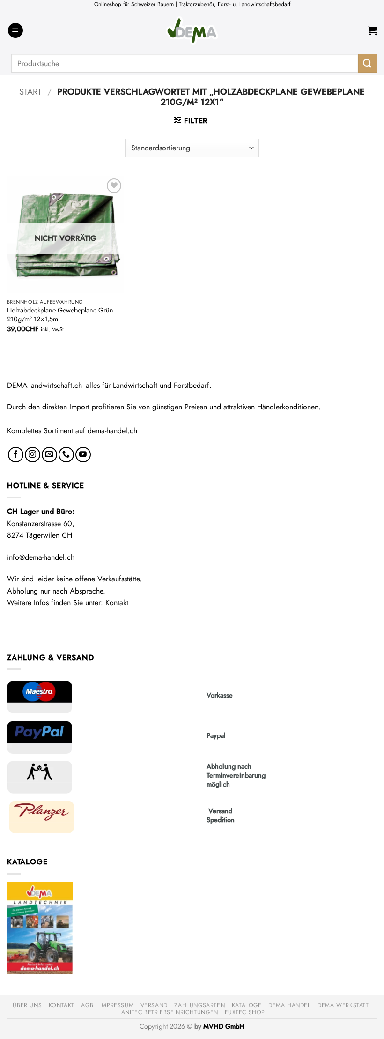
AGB (87, 1005)
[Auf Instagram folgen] (32, 454)
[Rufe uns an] (66, 454)
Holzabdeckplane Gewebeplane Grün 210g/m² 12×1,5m (60, 314)
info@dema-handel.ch (40, 557)
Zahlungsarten (199, 1005)
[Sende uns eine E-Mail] (49, 454)
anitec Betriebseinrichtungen (169, 1012)
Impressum (117, 1005)
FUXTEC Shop (245, 1012)
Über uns (27, 1005)
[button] (15, 30)
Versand (154, 1005)
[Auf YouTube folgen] (83, 454)
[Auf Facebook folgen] (15, 454)
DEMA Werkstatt (343, 1005)
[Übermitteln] (367, 63)
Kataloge (247, 1005)
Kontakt (116, 602)
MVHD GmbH (223, 1026)
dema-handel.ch (112, 430)
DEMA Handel (289, 1005)
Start (30, 91)
